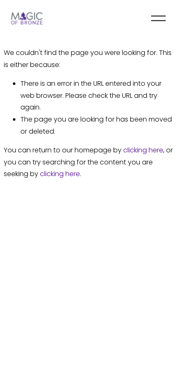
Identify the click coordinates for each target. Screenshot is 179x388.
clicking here (143, 150)
